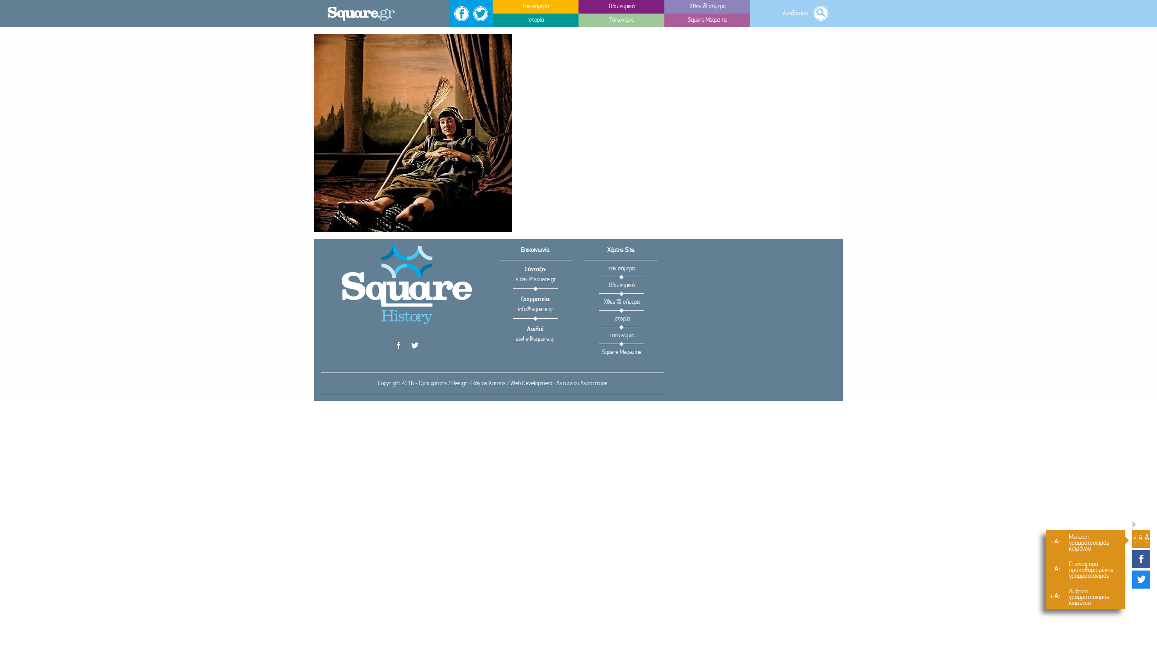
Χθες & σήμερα (622, 302)
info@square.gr (536, 309)
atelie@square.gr (535, 339)
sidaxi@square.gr (536, 280)
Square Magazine (621, 352)
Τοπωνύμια (621, 336)
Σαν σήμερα (621, 269)
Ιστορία (621, 319)
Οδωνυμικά (622, 285)
